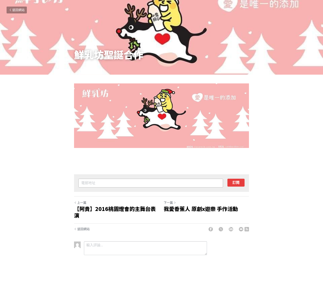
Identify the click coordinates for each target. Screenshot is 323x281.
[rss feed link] (247, 229)
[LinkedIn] (231, 229)
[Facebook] (211, 229)
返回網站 (18, 10)
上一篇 (81, 203)
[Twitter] (221, 229)
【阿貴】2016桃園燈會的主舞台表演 (115, 212)
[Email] (241, 229)
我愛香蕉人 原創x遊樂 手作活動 (201, 208)
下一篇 (168, 203)
